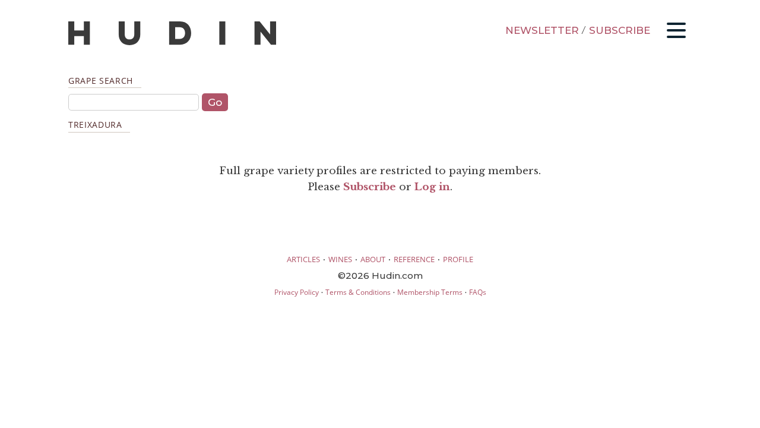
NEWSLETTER (542, 30)
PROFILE (458, 259)
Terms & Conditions (358, 292)
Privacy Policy (296, 292)
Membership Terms (430, 292)
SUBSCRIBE (619, 30)
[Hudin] (172, 42)
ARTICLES (303, 259)
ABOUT (372, 259)
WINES (340, 259)
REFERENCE (414, 259)
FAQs (477, 292)
